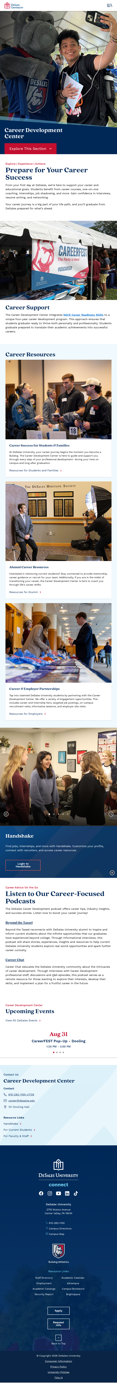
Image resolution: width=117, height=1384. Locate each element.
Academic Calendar (73, 1277)
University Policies (58, 1372)
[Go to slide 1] (49, 814)
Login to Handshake (23, 865)
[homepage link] (14, 5)
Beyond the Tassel (19, 923)
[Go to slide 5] (67, 814)
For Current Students (18, 1129)
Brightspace (73, 1294)
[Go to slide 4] (63, 814)
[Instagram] (49, 1194)
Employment (44, 1283)
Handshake (11, 1123)
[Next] (111, 814)
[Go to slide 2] (54, 814)
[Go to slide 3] (58, 814)
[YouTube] (58, 1194)
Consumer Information (58, 1361)
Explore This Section (27, 149)
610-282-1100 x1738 (21, 1094)
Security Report (44, 1294)
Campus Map (56, 1234)
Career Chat (14, 960)
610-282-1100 (57, 1223)
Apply (58, 1310)
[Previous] (6, 814)
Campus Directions (60, 1228)
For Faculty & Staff (16, 1136)
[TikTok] (75, 1194)
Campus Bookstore (73, 1288)
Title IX (58, 1377)
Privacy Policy (58, 1366)
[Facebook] (41, 1194)
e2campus (73, 1283)
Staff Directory (44, 1277)
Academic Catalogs (44, 1288)
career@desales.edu (21, 1100)
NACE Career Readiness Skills (83, 315)
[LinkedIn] (67, 1194)
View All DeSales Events (21, 1020)
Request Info (58, 1324)
